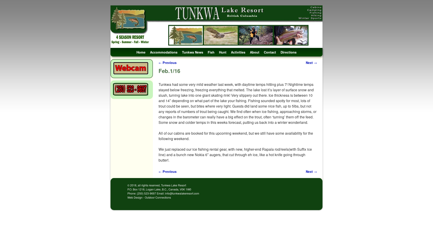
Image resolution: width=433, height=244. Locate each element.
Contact (270, 52)
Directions (289, 52)
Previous (168, 62)
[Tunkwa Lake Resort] (216, 26)
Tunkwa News (192, 52)
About (254, 52)
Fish (211, 52)
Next (311, 62)
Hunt (222, 52)
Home (140, 52)
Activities (238, 52)
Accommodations (163, 52)
